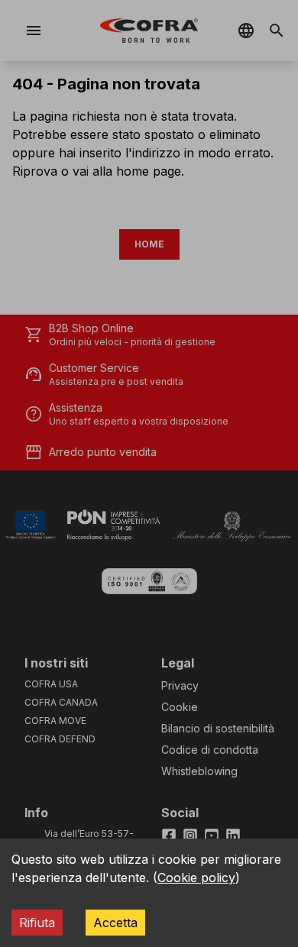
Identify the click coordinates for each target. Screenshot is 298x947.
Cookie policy (196, 877)
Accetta (115, 922)
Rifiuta (37, 922)
